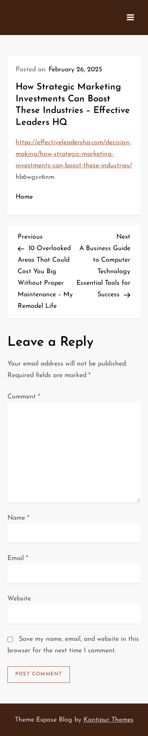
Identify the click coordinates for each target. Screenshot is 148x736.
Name (18, 518)
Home (24, 197)
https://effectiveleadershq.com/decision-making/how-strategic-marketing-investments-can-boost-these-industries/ (74, 154)
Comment (23, 397)
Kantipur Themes (108, 720)
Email (17, 558)
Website (19, 598)
